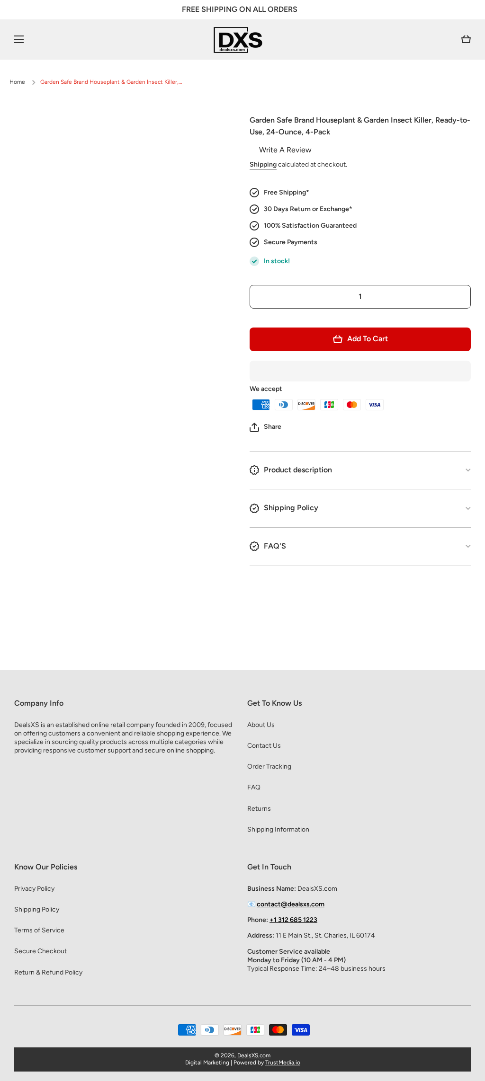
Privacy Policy (34, 889)
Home (17, 82)
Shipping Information (278, 829)
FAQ (253, 787)
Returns (259, 809)
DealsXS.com (253, 1055)
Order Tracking (269, 766)
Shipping (263, 164)
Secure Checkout (40, 951)
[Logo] (242, 39)
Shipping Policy (36, 909)
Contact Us (264, 746)
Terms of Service (39, 930)
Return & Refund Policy (48, 972)
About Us (261, 725)
